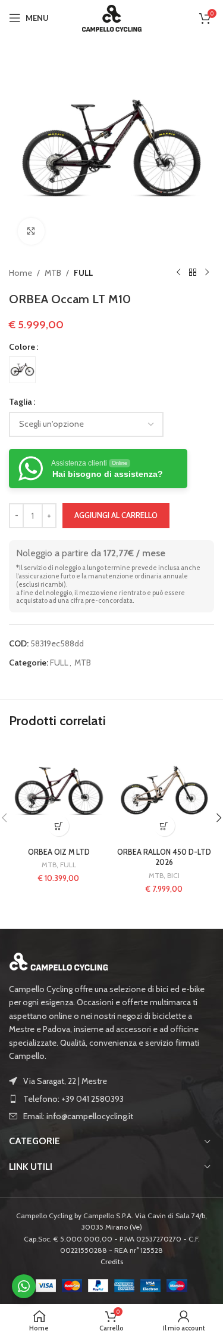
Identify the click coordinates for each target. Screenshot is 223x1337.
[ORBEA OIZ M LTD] (59, 793)
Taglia (20, 401)
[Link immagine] (59, 960)
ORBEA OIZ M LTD (59, 852)
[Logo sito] (112, 16)
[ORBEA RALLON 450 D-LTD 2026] (165, 793)
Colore (22, 346)
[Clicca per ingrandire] (31, 231)
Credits (111, 1261)
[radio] (22, 369)
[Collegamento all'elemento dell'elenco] (111, 1098)
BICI (173, 875)
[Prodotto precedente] (178, 273)
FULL (83, 272)
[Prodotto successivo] (207, 273)
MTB (53, 272)
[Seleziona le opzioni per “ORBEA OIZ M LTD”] (58, 825)
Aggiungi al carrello (116, 515)
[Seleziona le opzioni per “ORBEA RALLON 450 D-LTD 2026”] (164, 825)
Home (20, 272)
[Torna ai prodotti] (193, 273)
